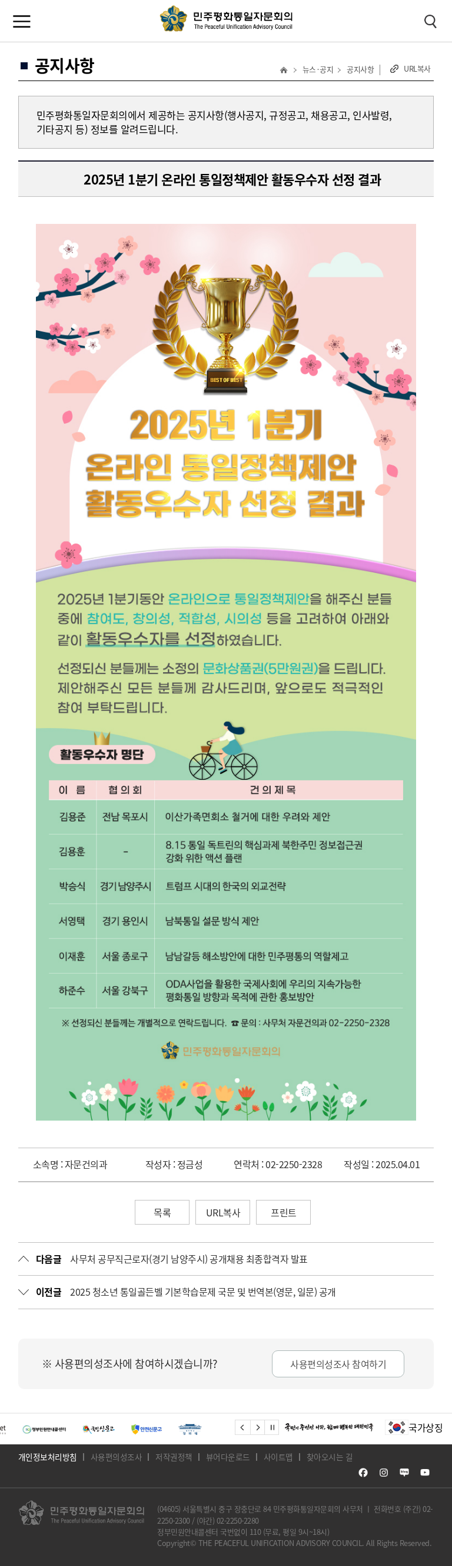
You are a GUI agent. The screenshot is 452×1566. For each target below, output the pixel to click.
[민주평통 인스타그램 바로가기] (384, 1472)
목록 (162, 1212)
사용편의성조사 (116, 1457)
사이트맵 (278, 1457)
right (258, 1427)
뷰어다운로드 (228, 1457)
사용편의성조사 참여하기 (338, 1364)
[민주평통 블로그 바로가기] (404, 1472)
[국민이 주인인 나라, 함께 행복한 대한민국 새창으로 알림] (329, 1427)
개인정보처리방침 (47, 1457)
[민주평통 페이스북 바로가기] (363, 1472)
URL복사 (417, 68)
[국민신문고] (74, 1429)
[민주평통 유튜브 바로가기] (425, 1472)
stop (273, 1427)
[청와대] (166, 1429)
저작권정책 (173, 1457)
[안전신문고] (123, 1429)
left (244, 1427)
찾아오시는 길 (330, 1457)
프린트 (284, 1212)
